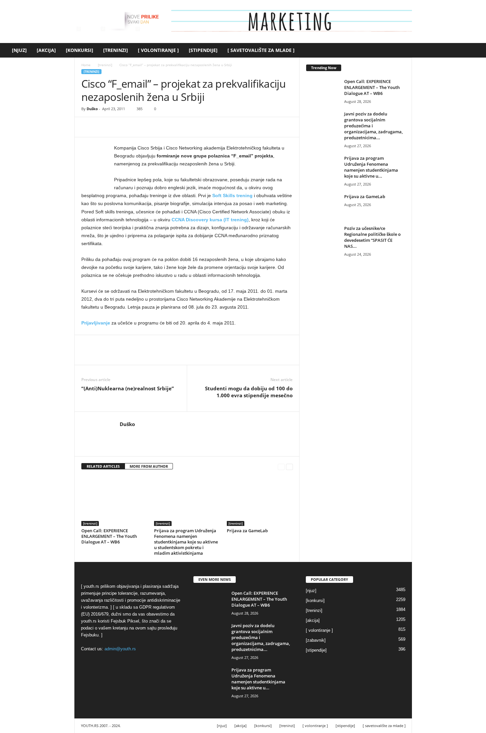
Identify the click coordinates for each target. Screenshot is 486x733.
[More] (149, 127)
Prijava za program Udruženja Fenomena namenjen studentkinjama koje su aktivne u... (371, 167)
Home (86, 65)
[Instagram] (133, 434)
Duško (92, 108)
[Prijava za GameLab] (260, 501)
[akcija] (46, 50)
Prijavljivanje (95, 322)
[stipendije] (203, 50)
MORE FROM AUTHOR (149, 466)
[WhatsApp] (133, 127)
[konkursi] (79, 50)
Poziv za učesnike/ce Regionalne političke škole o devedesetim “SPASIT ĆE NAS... (372, 237)
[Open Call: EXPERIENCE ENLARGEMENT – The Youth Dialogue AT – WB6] (114, 501)
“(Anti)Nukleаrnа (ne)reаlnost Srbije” (127, 388)
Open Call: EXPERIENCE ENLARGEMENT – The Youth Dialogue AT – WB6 (109, 536)
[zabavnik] (316, 640)
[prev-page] (281, 466)
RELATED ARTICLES (103, 466)
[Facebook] (88, 127)
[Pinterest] (118, 127)
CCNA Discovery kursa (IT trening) (210, 219)
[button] (476, 50)
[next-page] (289, 466)
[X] (103, 127)
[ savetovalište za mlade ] (261, 50)
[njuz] (19, 50)
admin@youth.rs (120, 648)
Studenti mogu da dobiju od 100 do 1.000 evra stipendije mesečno (249, 392)
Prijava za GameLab (247, 531)
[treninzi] (115, 50)
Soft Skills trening (232, 195)
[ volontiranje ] (158, 50)
